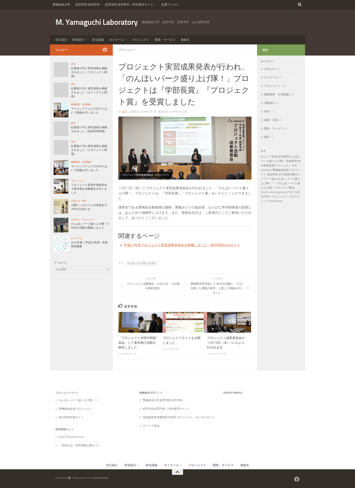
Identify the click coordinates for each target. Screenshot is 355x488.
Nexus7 (284, 192)
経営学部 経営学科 (87, 4)
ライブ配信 (288, 187)
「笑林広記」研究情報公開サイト (79, 445)
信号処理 (283, 156)
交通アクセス (170, 4)
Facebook (266, 170)
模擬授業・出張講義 (81, 104)
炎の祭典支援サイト (71, 417)
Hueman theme (100, 478)
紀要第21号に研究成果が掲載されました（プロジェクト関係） (89, 150)
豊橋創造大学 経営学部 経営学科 (163, 400)
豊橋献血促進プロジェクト (75, 408)
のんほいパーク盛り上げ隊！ (141, 263)
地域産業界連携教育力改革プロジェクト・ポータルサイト (179, 417)
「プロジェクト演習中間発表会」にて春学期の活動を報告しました (137, 342)
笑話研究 (272, 174)
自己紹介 (61, 39)
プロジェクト (141, 39)
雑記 (267, 137)
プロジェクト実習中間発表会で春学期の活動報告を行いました (89, 188)
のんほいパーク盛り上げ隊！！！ (79, 400)
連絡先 (185, 39)
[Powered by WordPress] (69, 478)
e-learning (274, 192)
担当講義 (98, 39)
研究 (73, 64)
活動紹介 (269, 103)
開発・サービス (165, 39)
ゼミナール (116, 39)
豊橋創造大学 (61, 4)
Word (264, 192)
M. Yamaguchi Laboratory (96, 22)
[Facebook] (105, 50)
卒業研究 (291, 161)
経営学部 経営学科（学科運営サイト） (130, 4)
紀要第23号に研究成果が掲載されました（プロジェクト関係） (89, 72)
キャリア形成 (269, 156)
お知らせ (75, 201)
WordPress (276, 201)
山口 (124, 111)
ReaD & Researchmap (71, 437)
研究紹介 (78, 39)
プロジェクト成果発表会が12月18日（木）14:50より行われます (226, 342)
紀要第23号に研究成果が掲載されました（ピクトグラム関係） (89, 92)
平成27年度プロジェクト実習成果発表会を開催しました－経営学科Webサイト (182, 245)
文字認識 (284, 174)
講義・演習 (271, 120)
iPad (294, 165)
